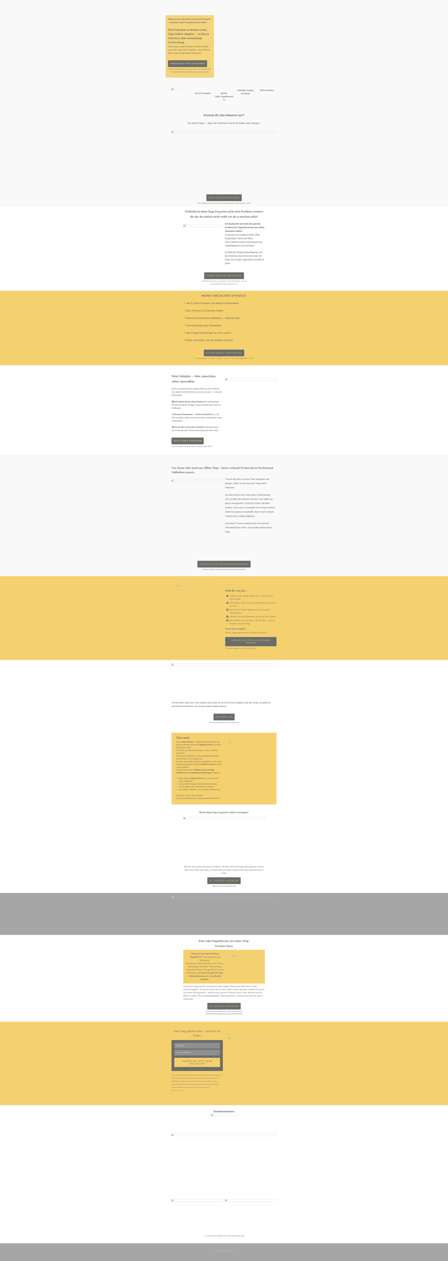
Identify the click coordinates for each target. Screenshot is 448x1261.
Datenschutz (228, 1251)
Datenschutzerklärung (180, 1090)
